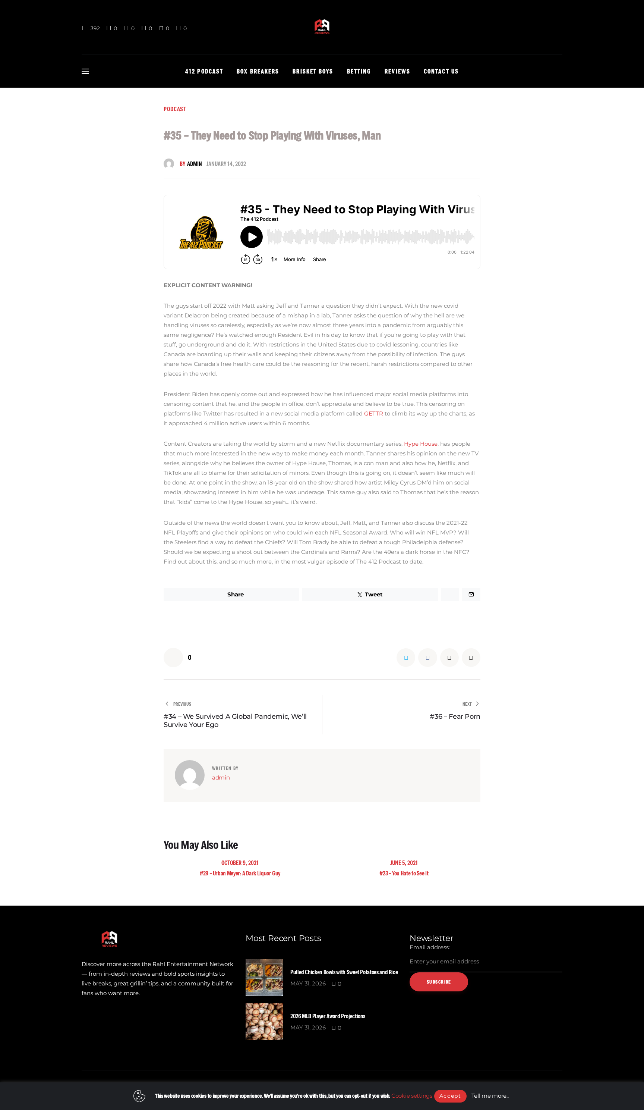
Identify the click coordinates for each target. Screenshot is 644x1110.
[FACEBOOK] (427, 657)
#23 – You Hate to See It (403, 873)
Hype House (421, 443)
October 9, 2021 (240, 862)
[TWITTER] (406, 657)
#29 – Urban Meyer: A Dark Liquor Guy (240, 873)
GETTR (373, 413)
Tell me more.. (490, 1095)
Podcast (175, 109)
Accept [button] (450, 1095)
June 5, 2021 (404, 862)
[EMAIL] (449, 657)
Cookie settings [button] (411, 1095)
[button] (178, 657)
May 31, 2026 (308, 983)
